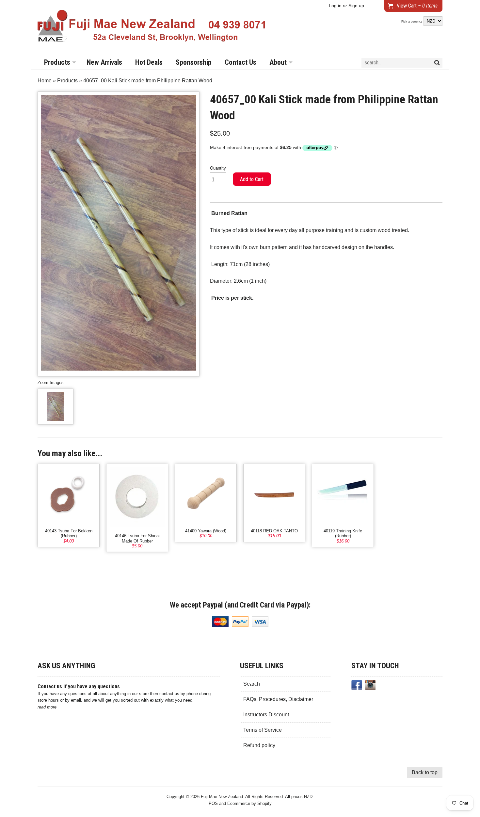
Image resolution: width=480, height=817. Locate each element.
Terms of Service (262, 730)
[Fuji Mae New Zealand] (152, 27)
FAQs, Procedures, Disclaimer (278, 699)
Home (45, 80)
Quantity (218, 168)
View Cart (417, 6)
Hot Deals (149, 62)
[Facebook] (356, 686)
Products (57, 62)
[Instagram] (370, 686)
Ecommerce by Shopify (249, 803)
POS (213, 803)
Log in (335, 5)
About (278, 62)
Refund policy (259, 745)
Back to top (425, 772)
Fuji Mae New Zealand (222, 796)
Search (251, 684)
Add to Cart (252, 179)
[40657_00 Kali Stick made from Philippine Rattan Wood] (55, 407)
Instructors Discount (266, 714)
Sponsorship (194, 62)
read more (47, 707)
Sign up (356, 5)
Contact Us (240, 62)
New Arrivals (104, 62)
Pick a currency (412, 21)
